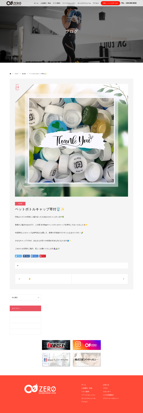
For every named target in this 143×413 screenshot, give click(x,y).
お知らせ (106, 385)
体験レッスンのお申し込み (110, 3)
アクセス (96, 3)
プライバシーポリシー (111, 398)
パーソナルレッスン (68, 3)
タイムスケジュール (84, 3)
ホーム (36, 3)
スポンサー (107, 391)
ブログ (14, 320)
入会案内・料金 (46, 3)
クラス (14, 314)
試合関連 (15, 331)
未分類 (20, 203)
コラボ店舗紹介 (108, 395)
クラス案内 (56, 3)
